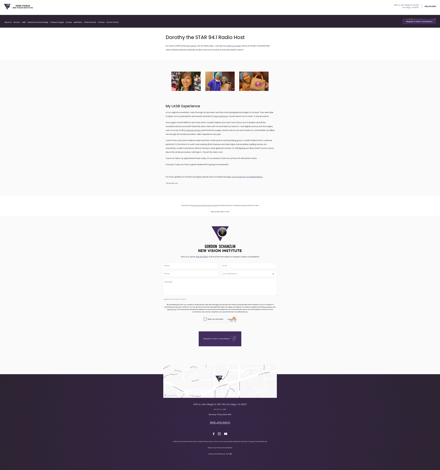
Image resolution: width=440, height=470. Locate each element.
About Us (8, 22)
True (232, 299)
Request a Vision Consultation (419, 21)
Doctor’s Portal (112, 22)
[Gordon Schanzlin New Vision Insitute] (18, 9)
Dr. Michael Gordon (192, 130)
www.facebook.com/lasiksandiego (247, 177)
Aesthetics (78, 22)
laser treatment (221, 116)
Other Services (90, 22)
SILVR (228, 454)
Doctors (17, 22)
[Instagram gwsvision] (219, 434)
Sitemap (244, 441)
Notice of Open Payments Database (220, 448)
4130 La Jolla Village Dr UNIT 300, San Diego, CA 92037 (220, 404)
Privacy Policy (267, 307)
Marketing (220, 454)
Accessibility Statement (232, 441)
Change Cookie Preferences (257, 441)
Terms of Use (171, 309)
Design (210, 454)
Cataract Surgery (57, 22)
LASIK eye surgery (234, 46)
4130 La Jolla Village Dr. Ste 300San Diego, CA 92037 (406, 6)
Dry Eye (69, 22)
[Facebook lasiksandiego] (214, 434)
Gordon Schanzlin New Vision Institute (204, 205)
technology (191, 46)
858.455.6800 (430, 6)
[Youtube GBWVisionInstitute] (225, 434)
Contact (101, 22)
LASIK (24, 22)
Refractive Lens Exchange (38, 22)
